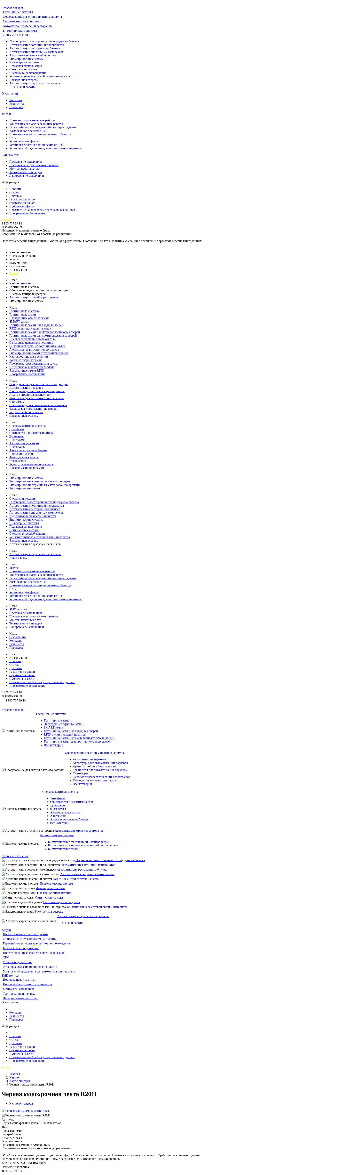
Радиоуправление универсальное (31, 464)
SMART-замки (19, 321)
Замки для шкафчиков (24, 457)
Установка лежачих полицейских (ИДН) (36, 144)
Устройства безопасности (26, 412)
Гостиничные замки (22, 314)
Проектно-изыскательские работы (32, 120)
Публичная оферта (21, 206)
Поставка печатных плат (25, 161)
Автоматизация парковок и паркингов (35, 83)
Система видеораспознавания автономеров (38, 405)
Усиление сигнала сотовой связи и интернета (39, 76)
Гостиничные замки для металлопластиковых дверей (44, 332)
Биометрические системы (20, 30)
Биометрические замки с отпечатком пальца (38, 353)
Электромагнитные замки (26, 467)
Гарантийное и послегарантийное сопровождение (42, 127)
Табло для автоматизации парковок (33, 408)
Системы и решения (15, 34)
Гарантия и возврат (22, 199)
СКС (12, 137)
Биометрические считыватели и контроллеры (39, 481)
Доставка (15, 195)
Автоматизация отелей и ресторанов (27, 26)
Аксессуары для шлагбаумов (28, 450)
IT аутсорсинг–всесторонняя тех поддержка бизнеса (44, 41)
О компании (10, 93)
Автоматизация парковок (26, 387)
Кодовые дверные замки (25, 360)
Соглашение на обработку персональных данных (42, 209)
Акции (6, 220)
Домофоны (16, 429)
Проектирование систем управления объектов (40, 134)
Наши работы (26, 87)
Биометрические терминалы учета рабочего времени (44, 485)
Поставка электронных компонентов (34, 165)
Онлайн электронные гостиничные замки (37, 346)
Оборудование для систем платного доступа (32, 16)
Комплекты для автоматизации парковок (36, 398)
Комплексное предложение (27, 130)
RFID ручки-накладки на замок (30, 328)
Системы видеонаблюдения (27, 73)
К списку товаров (21, 1103)
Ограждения (17, 460)
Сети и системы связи (24, 69)
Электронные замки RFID (26, 370)
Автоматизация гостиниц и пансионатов (36, 44)
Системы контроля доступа (21, 21)
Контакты (15, 100)
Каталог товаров (13, 8)
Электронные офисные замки (29, 318)
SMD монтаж (10, 155)
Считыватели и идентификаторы (31, 432)
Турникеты (16, 436)
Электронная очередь (23, 80)
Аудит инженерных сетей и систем (32, 55)
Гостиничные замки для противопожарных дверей (43, 335)
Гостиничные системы (18, 12)
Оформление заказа (22, 202)
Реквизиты (16, 103)
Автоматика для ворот (24, 443)
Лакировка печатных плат (26, 175)
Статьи (14, 192)
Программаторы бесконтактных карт (34, 363)
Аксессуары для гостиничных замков (34, 349)
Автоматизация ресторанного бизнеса (34, 48)
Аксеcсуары (17, 446)
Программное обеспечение (27, 213)
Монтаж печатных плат (25, 168)
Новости (15, 188)
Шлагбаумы (17, 439)
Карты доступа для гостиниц (28, 356)
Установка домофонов (24, 141)
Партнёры (16, 107)
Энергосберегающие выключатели (32, 339)
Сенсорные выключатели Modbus (31, 367)
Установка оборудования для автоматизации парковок (45, 148)
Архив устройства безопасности (30, 394)
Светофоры (17, 401)
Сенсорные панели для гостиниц (31, 342)
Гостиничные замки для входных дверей (36, 325)
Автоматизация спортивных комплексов (36, 51)
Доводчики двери (21, 453)
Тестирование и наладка (25, 172)
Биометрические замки (24, 488)
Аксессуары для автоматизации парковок (37, 391)
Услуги (6, 113)
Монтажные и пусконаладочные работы (36, 123)
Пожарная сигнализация (25, 66)
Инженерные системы (24, 62)
